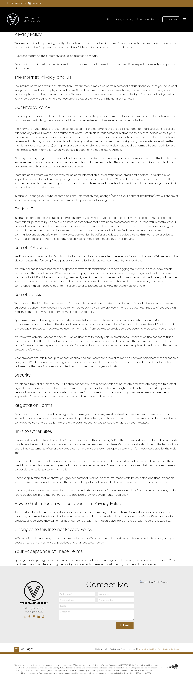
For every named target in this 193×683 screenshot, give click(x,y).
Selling (129, 19)
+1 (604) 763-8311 (18, 3)
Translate (36, 3)
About (154, 19)
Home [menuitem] (110, 19)
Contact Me (171, 19)
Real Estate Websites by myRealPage (164, 649)
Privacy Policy (142, 649)
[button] (16, 3)
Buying (119, 19)
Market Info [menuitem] (143, 19)
